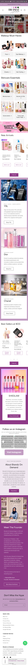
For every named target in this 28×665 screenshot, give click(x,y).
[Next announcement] (25, 4)
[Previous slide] (9, 31)
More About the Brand (12, 584)
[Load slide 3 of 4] (15, 31)
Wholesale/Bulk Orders (8, 625)
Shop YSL (8, 222)
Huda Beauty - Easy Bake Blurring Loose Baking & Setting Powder (18, 343)
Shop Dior (8, 268)
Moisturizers (6, 96)
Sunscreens (6, 115)
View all (14, 174)
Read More (14, 490)
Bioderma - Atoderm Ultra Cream (17, 156)
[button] (2, 10)
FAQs (4, 636)
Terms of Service (7, 623)
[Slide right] (17, 170)
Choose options (7, 353)
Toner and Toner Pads (20, 116)
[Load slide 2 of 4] (13, 31)
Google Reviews (7, 629)
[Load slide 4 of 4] (16, 31)
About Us (5, 616)
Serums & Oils (20, 96)
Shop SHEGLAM (14, 416)
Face (6, 54)
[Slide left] (10, 170)
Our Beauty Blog (7, 627)
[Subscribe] (23, 605)
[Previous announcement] (2, 4)
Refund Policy (6, 640)
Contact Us (5, 618)
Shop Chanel (9, 313)
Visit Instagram (14, 452)
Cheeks (6, 72)
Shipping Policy (6, 638)
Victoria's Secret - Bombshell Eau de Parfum (7, 156)
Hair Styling (19, 72)
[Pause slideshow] (19, 31)
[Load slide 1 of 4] (11, 31)
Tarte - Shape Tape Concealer (6, 341)
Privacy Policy (6, 620)
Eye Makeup (19, 54)
